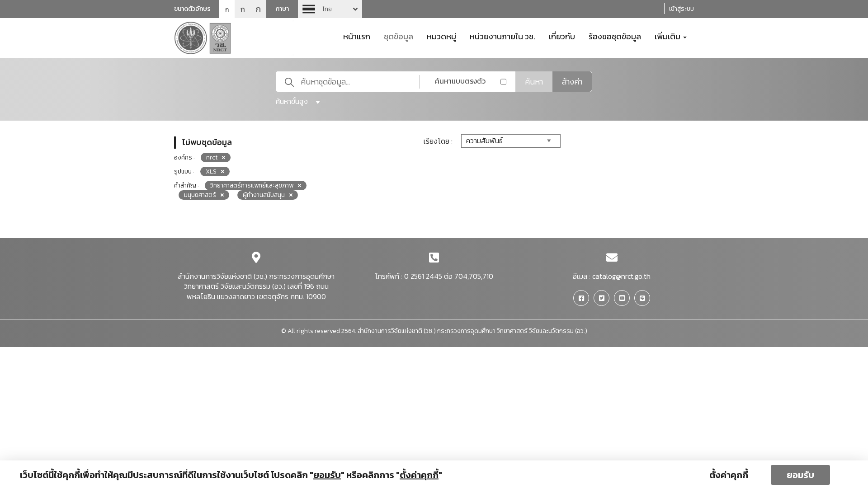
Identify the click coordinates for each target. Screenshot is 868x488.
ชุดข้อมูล (398, 35)
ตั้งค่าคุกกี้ (728, 475)
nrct (211, 157)
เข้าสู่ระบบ (681, 9)
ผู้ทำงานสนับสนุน (264, 195)
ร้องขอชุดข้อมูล (615, 35)
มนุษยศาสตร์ (200, 195)
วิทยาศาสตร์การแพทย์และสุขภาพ (251, 185)
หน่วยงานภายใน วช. (502, 35)
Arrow (330, 9)
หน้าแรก (356, 35)
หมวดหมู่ (441, 35)
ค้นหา (534, 81)
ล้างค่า (572, 81)
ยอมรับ (800, 475)
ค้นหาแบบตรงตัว (460, 80)
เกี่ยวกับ (562, 35)
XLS (211, 171)
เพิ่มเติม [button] (668, 35)
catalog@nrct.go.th (621, 276)
